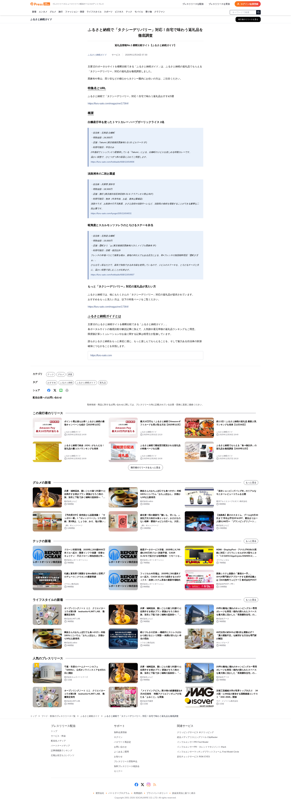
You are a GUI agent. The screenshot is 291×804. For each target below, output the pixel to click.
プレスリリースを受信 (219, 4)
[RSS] (154, 784)
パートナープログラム (119, 793)
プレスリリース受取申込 (125, 761)
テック (129, 11)
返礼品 (103, 382)
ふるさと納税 (66, 382)
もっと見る (251, 482)
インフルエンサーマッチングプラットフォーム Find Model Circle (208, 751)
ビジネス (119, 11)
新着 (34, 11)
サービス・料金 (58, 736)
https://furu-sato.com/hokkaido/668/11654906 (112, 162)
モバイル (139, 11)
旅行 (61, 11)
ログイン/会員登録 (249, 4)
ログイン (118, 737)
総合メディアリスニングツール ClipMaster (197, 737)
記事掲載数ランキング (61, 750)
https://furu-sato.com (101, 355)
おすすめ (51, 382)
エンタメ (43, 11)
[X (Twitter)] (54, 390)
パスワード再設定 (122, 742)
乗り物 (149, 11)
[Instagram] (148, 784)
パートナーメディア (60, 745)
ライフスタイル (94, 11)
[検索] (258, 12)
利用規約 (138, 793)
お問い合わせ (120, 747)
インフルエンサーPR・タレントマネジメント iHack (201, 747)
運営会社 (100, 793)
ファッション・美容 (74, 11)
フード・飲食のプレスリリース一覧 (58, 716)
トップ (33, 716)
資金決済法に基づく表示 (183, 793)
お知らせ (118, 756)
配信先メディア (58, 741)
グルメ (53, 11)
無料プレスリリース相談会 (126, 766)
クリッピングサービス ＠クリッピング (195, 732)
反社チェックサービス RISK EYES (193, 756)
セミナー (118, 771)
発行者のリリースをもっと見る (145, 467)
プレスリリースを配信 (193, 4)
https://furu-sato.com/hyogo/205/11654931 (111, 213)
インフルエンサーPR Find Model (192, 742)
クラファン (159, 11)
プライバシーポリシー (157, 793)
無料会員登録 (120, 732)
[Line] (60, 390)
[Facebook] (48, 390)
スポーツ (108, 11)
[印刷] (67, 390)
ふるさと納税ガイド (97, 55)
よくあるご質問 (121, 751)
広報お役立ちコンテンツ (62, 755)
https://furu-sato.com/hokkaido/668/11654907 (112, 274)
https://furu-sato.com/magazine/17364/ (108, 103)
